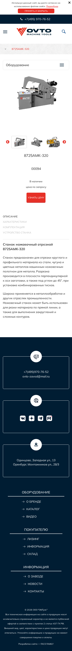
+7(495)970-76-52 (36, 372)
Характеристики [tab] (15, 221)
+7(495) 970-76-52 (37, 19)
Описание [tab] (10, 216)
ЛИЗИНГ (33, 539)
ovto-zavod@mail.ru (36, 376)
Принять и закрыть (36, 11)
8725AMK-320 (36, 155)
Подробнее (52, 6)
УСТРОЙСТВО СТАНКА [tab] (17, 232)
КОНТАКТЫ (36, 591)
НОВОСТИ (35, 584)
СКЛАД (32, 554)
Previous (8, 142)
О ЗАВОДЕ (35, 576)
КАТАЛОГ (33, 509)
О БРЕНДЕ (33, 501)
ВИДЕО (31, 516)
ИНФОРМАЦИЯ (38, 546)
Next (64, 142)
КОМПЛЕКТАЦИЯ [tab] (14, 227)
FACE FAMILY (47, 644)
